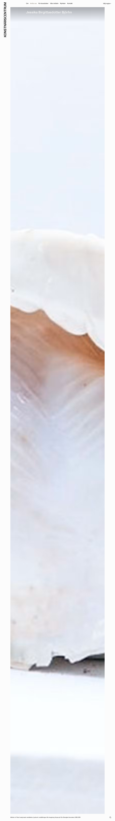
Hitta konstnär (110, 12)
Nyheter (63, 3)
